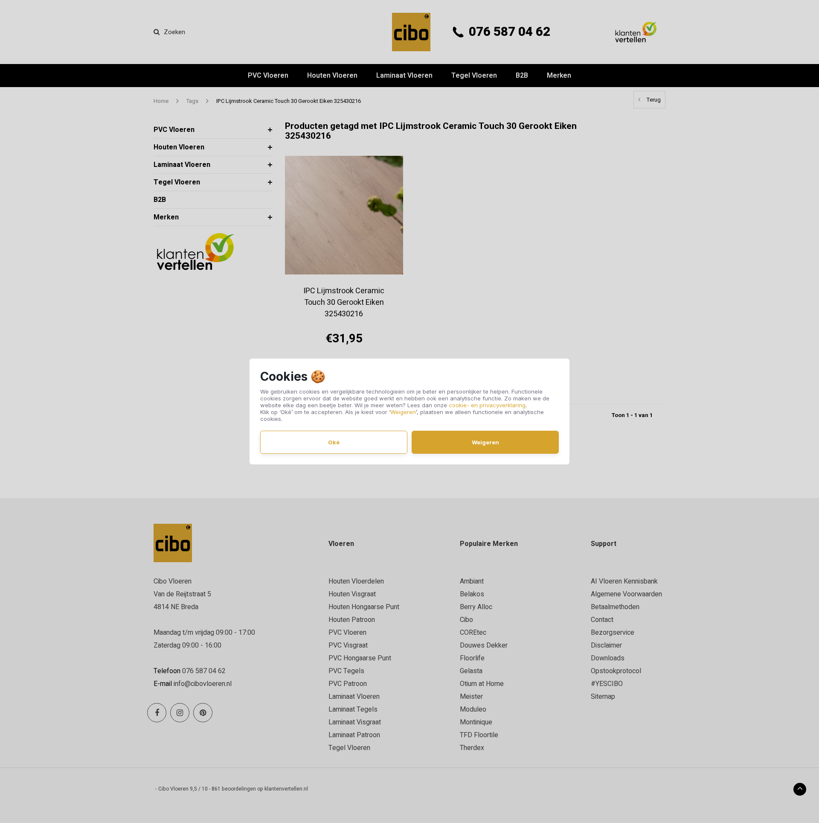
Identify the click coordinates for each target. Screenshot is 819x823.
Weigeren (403, 412)
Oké (334, 442)
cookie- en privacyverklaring (487, 405)
